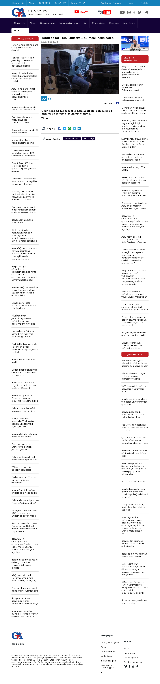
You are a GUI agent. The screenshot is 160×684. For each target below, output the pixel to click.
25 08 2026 (44, 3)
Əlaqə (31, 3)
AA (44, 99)
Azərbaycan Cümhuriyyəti (69, 23)
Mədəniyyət (114, 23)
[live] (81, 12)
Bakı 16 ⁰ (60, 3)
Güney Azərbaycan (47, 23)
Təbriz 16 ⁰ (78, 3)
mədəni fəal (72, 138)
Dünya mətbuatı (98, 23)
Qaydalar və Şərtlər (133, 662)
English (144, 3)
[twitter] (139, 12)
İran (85, 23)
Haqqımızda (18, 3)
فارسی (130, 3)
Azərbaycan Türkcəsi (111, 3)
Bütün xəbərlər (19, 23)
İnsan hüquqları (129, 23)
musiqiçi (88, 138)
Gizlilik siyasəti (131, 658)
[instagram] (129, 12)
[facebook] (134, 12)
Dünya (32, 23)
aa (49, 99)
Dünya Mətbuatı (108, 652)
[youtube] (105, 12)
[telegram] (146, 12)
